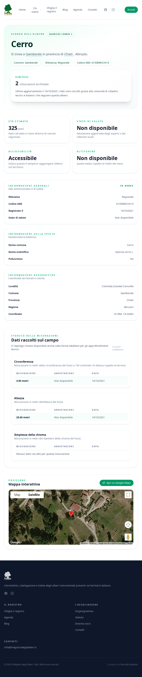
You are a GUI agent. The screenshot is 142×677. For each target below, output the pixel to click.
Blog (65, 9)
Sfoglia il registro (52, 9)
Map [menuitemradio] (17, 495)
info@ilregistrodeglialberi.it (20, 647)
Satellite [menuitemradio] (34, 495)
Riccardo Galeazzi (129, 664)
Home (22, 9)
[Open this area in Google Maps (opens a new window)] (15, 542)
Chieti (69, 54)
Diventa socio (83, 623)
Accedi (131, 9)
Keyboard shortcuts (88, 543)
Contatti (92, 9)
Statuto (79, 617)
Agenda (77, 9)
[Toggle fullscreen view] (128, 494)
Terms (129, 543)
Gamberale (34, 54)
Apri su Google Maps (118, 482)
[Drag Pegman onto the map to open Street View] (128, 537)
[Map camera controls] (128, 524)
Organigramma (84, 611)
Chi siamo (35, 10)
